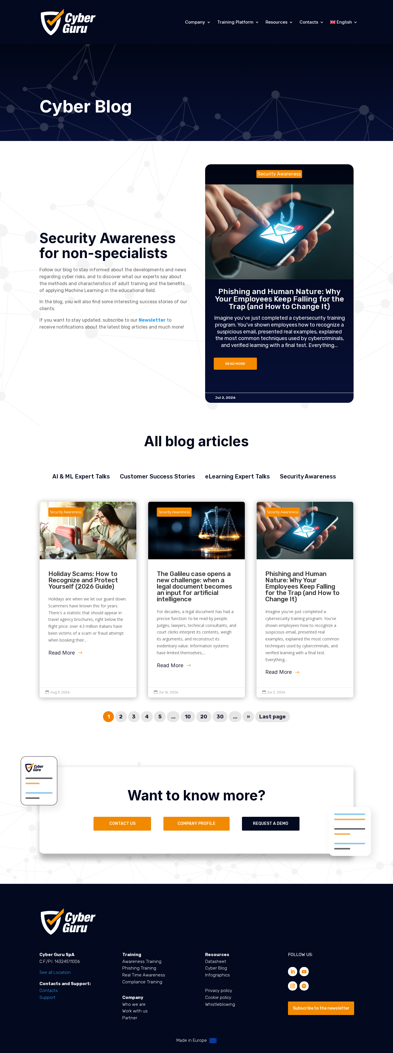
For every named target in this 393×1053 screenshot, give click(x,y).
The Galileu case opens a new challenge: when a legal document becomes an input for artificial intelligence (196, 599)
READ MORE (235, 364)
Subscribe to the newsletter (321, 1008)
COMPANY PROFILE (196, 823)
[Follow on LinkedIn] (292, 971)
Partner (129, 1017)
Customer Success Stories (157, 476)
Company (195, 22)
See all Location (55, 972)
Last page (272, 717)
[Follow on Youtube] (304, 971)
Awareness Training (141, 961)
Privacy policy (218, 990)
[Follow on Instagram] (292, 986)
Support (47, 997)
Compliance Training (142, 982)
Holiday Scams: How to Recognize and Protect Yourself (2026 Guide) (88, 599)
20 (203, 717)
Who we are (134, 1004)
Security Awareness (308, 476)
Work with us (135, 1011)
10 (188, 717)
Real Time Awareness (143, 975)
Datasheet (215, 961)
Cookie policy (218, 997)
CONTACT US (122, 823)
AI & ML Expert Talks (81, 476)
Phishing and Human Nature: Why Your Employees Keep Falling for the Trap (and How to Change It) (279, 299)
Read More (61, 653)
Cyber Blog (216, 968)
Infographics (217, 975)
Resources (276, 22)
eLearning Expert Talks (237, 476)
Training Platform (235, 22)
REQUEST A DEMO (270, 823)
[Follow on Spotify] (304, 986)
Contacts (308, 22)
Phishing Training (139, 968)
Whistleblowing (220, 1004)
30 (220, 717)
